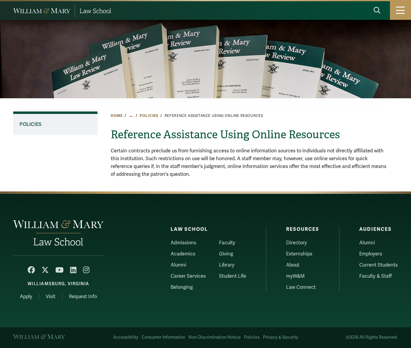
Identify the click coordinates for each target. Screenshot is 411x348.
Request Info (83, 297)
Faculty (227, 243)
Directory (296, 243)
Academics (183, 254)
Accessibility (125, 337)
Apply (26, 297)
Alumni (178, 265)
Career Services (188, 276)
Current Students (378, 265)
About (292, 265)
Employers (370, 254)
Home (116, 115)
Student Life (232, 276)
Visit (50, 297)
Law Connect (301, 287)
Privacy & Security (280, 337)
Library (226, 265)
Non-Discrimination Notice (214, 337)
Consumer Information (163, 337)
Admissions (183, 243)
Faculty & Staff (375, 276)
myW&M (295, 276)
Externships (299, 254)
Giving (226, 254)
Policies (149, 115)
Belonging (182, 287)
